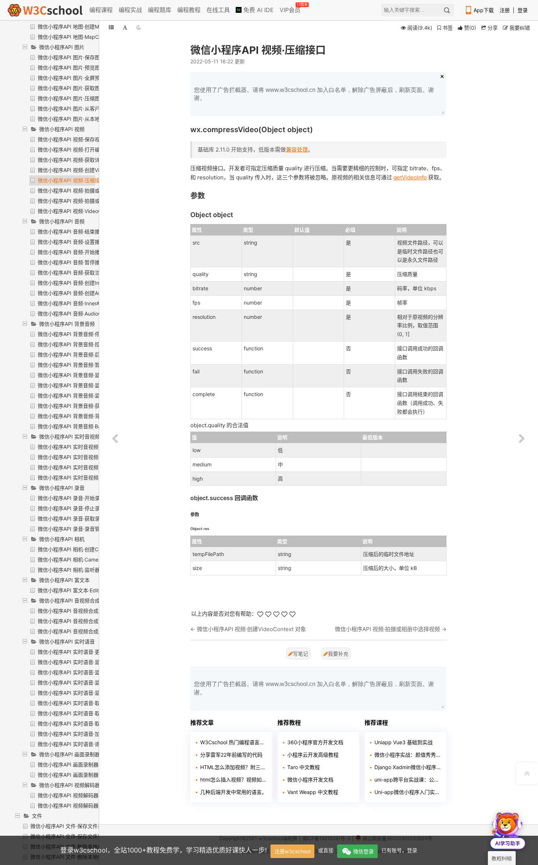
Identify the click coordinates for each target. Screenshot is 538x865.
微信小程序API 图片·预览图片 (71, 67)
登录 (523, 10)
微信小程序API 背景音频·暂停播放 (76, 365)
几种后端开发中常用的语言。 (233, 792)
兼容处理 (297, 149)
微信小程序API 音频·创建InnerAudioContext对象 (93, 283)
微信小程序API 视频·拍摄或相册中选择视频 (87, 190)
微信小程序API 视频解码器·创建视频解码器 (87, 795)
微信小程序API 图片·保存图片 (71, 57)
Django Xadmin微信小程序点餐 (407, 767)
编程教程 (189, 10)
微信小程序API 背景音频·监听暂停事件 (82, 395)
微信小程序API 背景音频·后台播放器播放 (84, 354)
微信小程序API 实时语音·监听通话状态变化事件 (92, 662)
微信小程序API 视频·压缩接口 (71, 180)
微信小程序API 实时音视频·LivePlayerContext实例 (96, 467)
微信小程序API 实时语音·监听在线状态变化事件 (92, 672)
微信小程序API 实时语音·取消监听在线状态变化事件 (97, 703)
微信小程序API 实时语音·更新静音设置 (82, 652)
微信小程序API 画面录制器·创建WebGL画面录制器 (95, 764)
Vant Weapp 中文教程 (312, 792)
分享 (492, 28)
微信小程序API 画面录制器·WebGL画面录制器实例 (95, 775)
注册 (505, 10)
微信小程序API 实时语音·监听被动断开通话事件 (92, 682)
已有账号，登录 (399, 850)
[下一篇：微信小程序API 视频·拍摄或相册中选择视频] (521, 439)
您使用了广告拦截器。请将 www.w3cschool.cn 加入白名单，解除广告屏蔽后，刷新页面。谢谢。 (314, 94)
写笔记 (300, 653)
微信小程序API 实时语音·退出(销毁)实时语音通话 (94, 744)
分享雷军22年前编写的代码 (231, 755)
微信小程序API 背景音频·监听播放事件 (82, 385)
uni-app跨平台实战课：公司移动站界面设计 (407, 779)
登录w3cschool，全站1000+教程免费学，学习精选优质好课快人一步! (163, 850)
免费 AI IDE (258, 10)
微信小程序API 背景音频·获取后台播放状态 (87, 406)
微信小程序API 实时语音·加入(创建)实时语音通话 (94, 734)
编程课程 (101, 10)
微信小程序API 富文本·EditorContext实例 (85, 590)
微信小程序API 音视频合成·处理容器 (79, 621)
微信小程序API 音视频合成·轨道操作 (79, 631)
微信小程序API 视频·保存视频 (71, 139)
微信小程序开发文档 (310, 779)
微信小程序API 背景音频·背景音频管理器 (84, 416)
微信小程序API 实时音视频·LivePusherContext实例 (97, 477)
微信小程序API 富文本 (64, 580)
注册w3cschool (292, 851)
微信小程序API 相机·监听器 (69, 570)
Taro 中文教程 (303, 767)
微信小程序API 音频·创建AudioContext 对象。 (91, 293)
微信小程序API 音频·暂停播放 (71, 262)
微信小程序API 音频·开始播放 (71, 252)
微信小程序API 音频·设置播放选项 (76, 242)
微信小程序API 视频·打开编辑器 (74, 149)
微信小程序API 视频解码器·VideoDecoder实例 (91, 805)
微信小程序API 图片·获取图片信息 (76, 88)
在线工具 (218, 10)
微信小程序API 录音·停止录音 (71, 508)
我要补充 (338, 653)
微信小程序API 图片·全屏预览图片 (76, 78)
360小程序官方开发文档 (315, 742)
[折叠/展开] (111, 27)
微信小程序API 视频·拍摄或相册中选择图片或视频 (94, 201)
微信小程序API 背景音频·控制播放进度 (82, 344)
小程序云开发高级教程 (313, 755)
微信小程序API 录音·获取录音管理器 (79, 518)
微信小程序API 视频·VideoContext (77, 211)
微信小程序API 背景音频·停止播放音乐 (82, 334)
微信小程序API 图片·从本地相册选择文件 (84, 119)
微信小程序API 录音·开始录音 (71, 498)
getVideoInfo (410, 177)
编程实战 (130, 10)
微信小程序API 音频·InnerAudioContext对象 (88, 303)
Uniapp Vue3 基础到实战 (403, 742)
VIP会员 (291, 8)
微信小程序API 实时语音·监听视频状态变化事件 (92, 693)
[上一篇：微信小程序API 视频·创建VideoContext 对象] (115, 439)
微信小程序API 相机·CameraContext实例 (85, 559)
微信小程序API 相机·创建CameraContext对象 (90, 549)
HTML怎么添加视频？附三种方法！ (233, 767)
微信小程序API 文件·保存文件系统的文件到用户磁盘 (89, 826)
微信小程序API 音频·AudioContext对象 (82, 313)
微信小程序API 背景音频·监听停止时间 (82, 375)
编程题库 (159, 10)
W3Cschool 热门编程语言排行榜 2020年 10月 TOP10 (233, 742)
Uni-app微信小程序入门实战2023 (407, 792)
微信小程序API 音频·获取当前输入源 (79, 272)
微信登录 (363, 851)
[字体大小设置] (125, 27)
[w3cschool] (45, 10)
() (470, 28)
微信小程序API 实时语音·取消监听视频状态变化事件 (97, 723)
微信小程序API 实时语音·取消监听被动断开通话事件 (97, 713)
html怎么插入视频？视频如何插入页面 (233, 779)
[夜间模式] (138, 27)
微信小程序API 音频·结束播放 (71, 231)
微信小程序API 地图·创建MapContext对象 (86, 26)
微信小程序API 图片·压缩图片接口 (76, 98)
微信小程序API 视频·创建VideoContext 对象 (88, 170)
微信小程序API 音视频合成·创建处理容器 (84, 611)
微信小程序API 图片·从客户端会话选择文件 (87, 108)
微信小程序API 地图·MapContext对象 (81, 37)
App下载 (484, 10)
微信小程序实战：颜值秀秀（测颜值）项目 (407, 755)
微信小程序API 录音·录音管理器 (74, 529)
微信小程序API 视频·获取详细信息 (76, 160)
